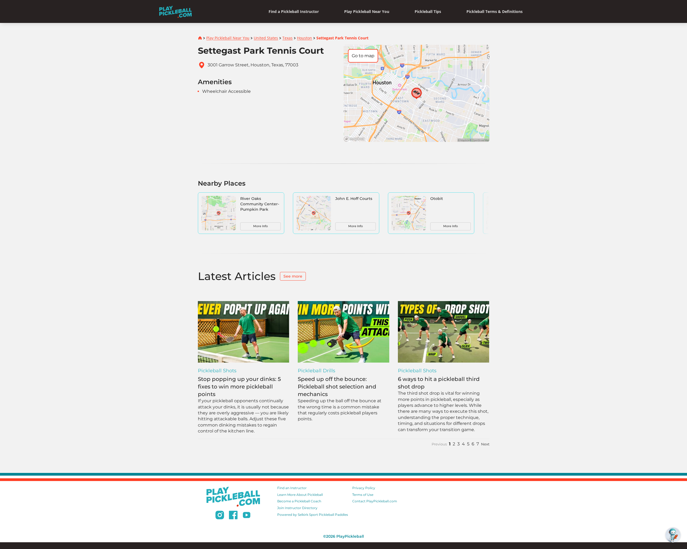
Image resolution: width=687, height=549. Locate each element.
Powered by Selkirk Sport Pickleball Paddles (312, 515)
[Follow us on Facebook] (233, 516)
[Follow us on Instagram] (220, 516)
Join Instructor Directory (297, 508)
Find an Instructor (292, 488)
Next (485, 444)
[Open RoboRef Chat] (673, 535)
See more (292, 276)
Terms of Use (362, 495)
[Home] (175, 11)
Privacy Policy (363, 488)
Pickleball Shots (217, 371)
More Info (260, 226)
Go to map (363, 55)
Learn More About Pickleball (300, 495)
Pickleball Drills (316, 371)
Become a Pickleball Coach (299, 501)
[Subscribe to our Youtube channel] (247, 516)
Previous (439, 444)
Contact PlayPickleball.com (374, 501)
